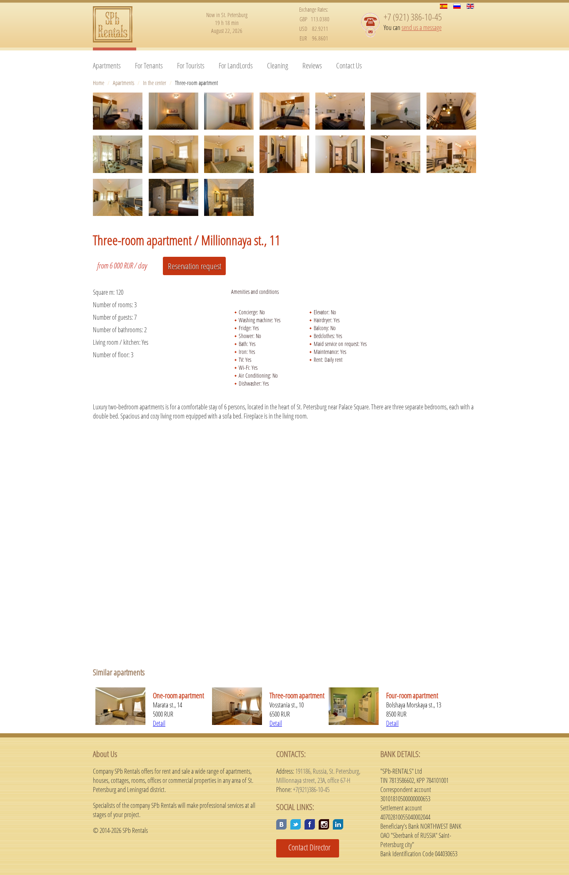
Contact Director (306, 847)
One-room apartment (178, 695)
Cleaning (277, 65)
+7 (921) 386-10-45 (413, 16)
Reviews (312, 65)
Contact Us (349, 65)
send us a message (422, 27)
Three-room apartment (297, 695)
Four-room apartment (412, 695)
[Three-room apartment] (117, 111)
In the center (154, 83)
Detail (159, 723)
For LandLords (236, 65)
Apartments (107, 65)
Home (98, 83)
